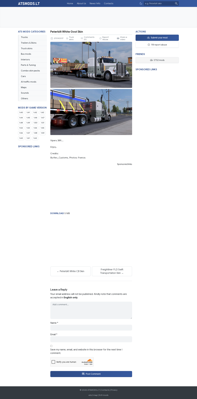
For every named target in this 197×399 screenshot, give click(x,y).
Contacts (108, 3)
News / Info (95, 3)
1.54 (35, 128)
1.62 (35, 138)
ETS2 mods (159, 60)
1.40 (21, 112)
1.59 (42, 133)
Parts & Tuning (28, 65)
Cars (23, 76)
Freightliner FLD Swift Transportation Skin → (112, 271)
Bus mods (26, 54)
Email (53, 334)
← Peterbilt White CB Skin (70, 271)
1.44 (21, 118)
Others (24, 98)
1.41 (28, 112)
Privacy (114, 390)
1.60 (21, 138)
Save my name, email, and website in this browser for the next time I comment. (86, 351)
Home (70, 3)
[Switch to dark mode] (140, 3)
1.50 (35, 123)
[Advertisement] (98, 17)
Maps (24, 87)
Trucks (24, 37)
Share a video (123, 38)
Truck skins (26, 48)
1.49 (28, 123)
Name (54, 323)
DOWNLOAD (57, 213)
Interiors (25, 59)
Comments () (89, 38)
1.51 (42, 123)
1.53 (28, 128)
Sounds (25, 93)
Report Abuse (105, 38)
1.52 (21, 128)
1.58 (35, 133)
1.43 (42, 112)
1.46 (35, 118)
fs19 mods (103, 395)
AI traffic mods (28, 81)
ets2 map (93, 395)
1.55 (42, 128)
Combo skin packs (30, 70)
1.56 (21, 133)
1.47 (42, 118)
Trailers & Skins (28, 43)
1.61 (28, 138)
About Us (81, 3)
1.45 (28, 118)
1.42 (35, 112)
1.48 (21, 123)
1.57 (28, 133)
